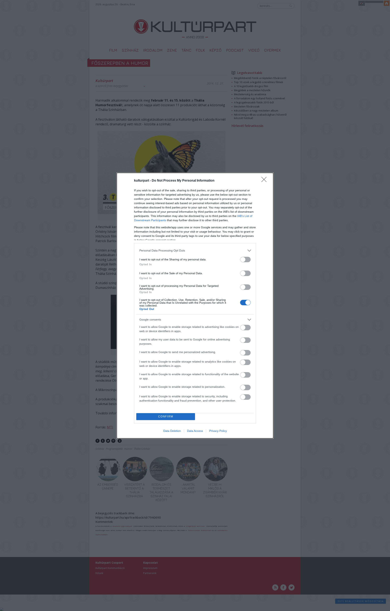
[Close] (265, 181)
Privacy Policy (218, 430)
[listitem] (195, 250)
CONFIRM (165, 416)
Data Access (195, 430)
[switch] (245, 259)
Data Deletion (172, 430)
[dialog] (195, 305)
